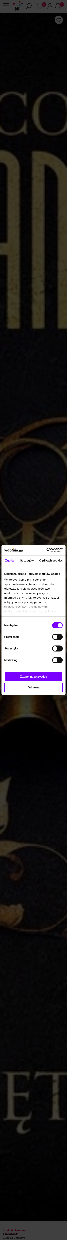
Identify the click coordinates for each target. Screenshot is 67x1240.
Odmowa (33, 687)
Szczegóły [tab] (27, 560)
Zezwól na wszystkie (33, 676)
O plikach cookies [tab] (51, 560)
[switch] (57, 637)
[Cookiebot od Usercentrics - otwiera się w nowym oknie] (47, 550)
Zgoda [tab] (9, 560)
